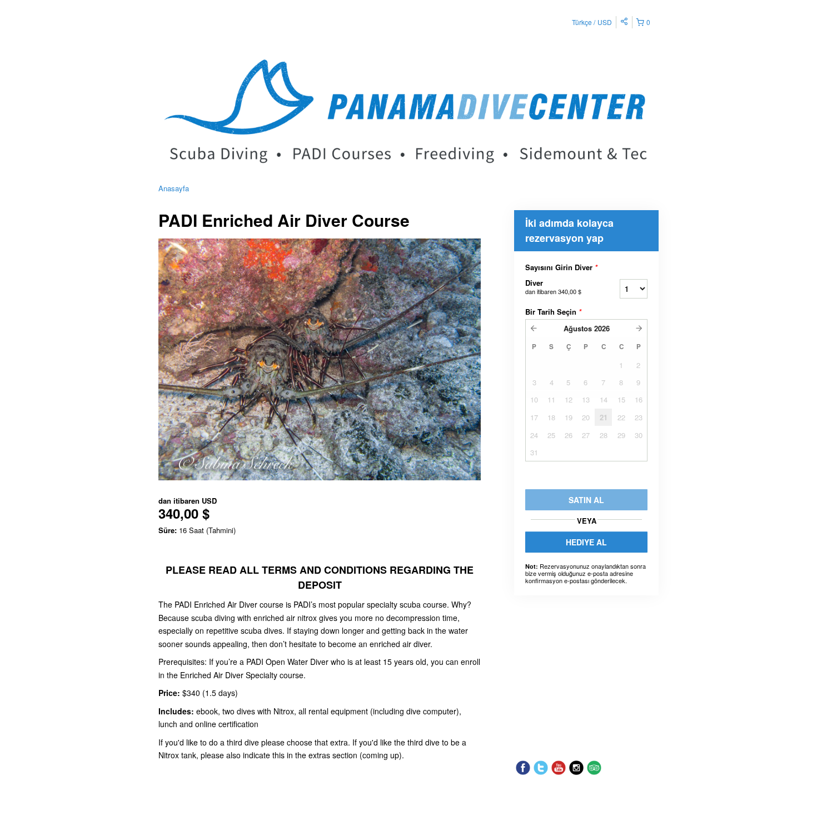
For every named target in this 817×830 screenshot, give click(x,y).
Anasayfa (173, 188)
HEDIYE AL (586, 542)
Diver (553, 286)
